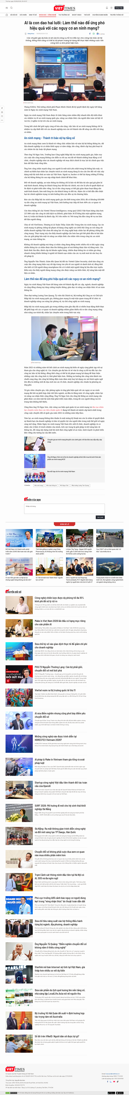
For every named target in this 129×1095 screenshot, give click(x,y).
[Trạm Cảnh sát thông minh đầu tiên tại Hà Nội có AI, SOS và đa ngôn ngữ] (19, 882)
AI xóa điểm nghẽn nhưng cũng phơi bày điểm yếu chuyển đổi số (60, 715)
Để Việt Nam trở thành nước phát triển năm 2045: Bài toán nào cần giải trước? (19, 551)
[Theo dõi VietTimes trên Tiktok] (118, 1082)
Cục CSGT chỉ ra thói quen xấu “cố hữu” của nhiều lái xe (108, 550)
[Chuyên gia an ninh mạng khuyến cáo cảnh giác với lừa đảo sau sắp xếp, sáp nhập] (34, 444)
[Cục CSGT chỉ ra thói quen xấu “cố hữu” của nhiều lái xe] (109, 538)
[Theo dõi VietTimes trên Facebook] (107, 1081)
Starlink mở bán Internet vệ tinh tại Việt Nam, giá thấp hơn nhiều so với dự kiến (60, 968)
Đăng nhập (119, 8)
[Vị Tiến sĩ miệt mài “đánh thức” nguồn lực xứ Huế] (49, 566)
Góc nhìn (23, 15)
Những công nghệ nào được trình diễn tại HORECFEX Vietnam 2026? (56, 738)
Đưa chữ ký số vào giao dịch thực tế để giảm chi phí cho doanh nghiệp (61, 645)
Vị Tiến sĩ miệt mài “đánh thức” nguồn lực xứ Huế (49, 579)
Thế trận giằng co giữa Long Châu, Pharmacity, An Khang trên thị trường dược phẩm (49, 551)
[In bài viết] (93, 33)
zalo (111, 1081)
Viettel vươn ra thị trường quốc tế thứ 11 (55, 690)
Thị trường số (64, 15)
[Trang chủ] (7, 15)
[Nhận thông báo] (107, 8)
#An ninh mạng (38, 485)
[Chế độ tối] (111, 8)
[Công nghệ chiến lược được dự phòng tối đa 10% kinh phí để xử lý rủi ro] (19, 605)
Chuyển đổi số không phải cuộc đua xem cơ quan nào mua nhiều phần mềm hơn (60, 853)
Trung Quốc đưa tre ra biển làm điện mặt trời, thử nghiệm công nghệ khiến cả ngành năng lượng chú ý (109, 580)
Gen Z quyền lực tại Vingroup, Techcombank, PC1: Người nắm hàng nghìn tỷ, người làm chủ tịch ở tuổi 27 (79, 580)
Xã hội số (13, 15)
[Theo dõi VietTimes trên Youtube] (114, 1082)
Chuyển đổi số (14, 592)
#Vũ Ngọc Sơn (64, 485)
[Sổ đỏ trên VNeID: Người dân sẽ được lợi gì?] (19, 1044)
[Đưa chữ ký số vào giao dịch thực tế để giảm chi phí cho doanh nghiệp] (19, 651)
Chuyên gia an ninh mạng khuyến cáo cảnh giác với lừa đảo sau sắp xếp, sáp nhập (74, 441)
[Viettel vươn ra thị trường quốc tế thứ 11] (19, 698)
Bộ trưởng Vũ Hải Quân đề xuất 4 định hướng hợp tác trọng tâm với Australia (59, 1015)
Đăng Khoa (31, 33)
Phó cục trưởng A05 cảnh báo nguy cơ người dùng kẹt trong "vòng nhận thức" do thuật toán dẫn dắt (60, 899)
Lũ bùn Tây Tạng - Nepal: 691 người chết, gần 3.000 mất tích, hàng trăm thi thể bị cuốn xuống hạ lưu (79, 551)
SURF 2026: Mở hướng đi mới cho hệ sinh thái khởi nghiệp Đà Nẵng (60, 807)
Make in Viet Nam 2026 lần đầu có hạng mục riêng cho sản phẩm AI (60, 622)
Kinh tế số (33, 15)
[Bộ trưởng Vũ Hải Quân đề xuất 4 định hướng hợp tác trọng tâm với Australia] (19, 1020)
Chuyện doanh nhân (100, 15)
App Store (111, 1093)
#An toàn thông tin (51, 485)
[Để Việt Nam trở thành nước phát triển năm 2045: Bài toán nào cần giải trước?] (19, 538)
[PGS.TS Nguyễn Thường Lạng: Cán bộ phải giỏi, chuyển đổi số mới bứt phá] (19, 674)
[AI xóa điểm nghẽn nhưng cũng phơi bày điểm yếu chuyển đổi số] (19, 721)
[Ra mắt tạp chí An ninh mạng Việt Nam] (34, 475)
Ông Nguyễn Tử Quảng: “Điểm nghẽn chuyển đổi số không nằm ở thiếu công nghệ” (61, 945)
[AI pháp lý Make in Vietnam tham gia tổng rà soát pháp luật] (19, 767)
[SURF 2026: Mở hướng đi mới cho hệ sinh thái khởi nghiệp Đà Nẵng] (19, 813)
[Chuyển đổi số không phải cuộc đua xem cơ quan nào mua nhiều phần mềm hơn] (19, 859)
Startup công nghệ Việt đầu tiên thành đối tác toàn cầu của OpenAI (61, 784)
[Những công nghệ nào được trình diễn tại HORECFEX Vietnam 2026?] (19, 744)
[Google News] (100, 34)
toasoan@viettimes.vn (113, 1074)
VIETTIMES (64, 8)
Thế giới (87, 15)
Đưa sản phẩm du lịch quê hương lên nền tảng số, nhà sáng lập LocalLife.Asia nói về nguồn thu (60, 992)
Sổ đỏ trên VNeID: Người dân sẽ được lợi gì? (57, 1036)
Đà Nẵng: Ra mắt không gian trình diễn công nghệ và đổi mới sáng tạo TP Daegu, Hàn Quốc (60, 830)
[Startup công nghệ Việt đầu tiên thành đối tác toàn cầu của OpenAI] (19, 790)
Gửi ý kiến (100, 517)
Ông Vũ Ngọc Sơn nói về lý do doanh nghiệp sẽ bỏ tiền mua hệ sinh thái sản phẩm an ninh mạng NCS (74, 458)
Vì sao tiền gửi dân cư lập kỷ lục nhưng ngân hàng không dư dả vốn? (18, 579)
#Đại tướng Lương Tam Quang (80, 485)
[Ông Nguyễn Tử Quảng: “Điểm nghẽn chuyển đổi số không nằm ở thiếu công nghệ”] (19, 951)
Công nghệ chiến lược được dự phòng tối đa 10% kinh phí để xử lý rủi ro (59, 599)
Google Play (119, 1093)
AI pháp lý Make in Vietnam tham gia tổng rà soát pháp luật (60, 761)
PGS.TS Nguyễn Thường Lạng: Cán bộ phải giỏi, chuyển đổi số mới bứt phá (59, 668)
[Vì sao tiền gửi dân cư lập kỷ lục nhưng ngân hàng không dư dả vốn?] (19, 566)
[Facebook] (90, 34)
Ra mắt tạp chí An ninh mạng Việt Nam (61, 471)
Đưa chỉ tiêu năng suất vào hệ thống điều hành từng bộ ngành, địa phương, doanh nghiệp (58, 922)
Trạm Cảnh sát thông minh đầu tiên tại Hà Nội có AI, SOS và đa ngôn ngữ (59, 876)
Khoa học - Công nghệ (47, 15)
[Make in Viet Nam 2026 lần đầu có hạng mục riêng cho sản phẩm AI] (19, 628)
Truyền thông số (116, 15)
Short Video (76, 15)
